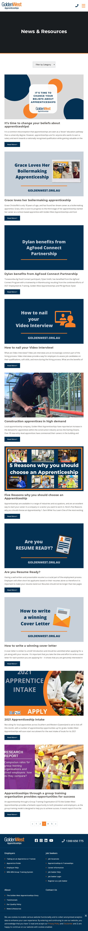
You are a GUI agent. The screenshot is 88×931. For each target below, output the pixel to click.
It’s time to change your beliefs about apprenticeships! (32, 124)
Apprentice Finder (14, 863)
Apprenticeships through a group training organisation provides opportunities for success (39, 795)
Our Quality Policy (14, 904)
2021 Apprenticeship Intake (24, 719)
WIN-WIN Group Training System (20, 872)
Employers (9, 853)
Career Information (56, 868)
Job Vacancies (53, 859)
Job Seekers (51, 853)
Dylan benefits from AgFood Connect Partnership (41, 274)
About (7, 889)
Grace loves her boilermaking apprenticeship (37, 200)
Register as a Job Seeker (57, 881)
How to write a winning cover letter (30, 645)
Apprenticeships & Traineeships (60, 863)
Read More (11, 144)
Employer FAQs (13, 868)
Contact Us (51, 889)
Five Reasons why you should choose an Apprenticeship (33, 496)
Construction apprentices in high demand (35, 421)
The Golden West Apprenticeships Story (22, 895)
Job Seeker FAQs (54, 872)
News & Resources (14, 909)
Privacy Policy (53, 923)
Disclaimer (68, 923)
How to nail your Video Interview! (28, 347)
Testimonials (12, 900)
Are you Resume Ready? (22, 572)
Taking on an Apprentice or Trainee (21, 859)
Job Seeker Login (54, 876)
